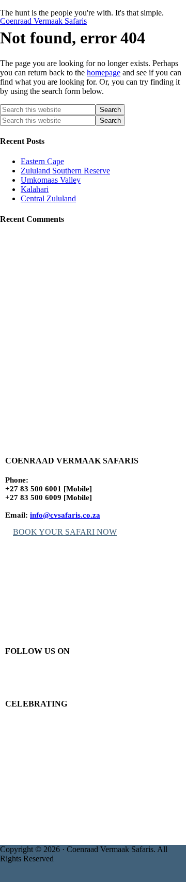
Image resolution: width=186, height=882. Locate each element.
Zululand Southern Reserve (65, 170)
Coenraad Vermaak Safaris (43, 21)
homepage (103, 72)
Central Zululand (48, 198)
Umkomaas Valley (51, 179)
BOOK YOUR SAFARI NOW (65, 531)
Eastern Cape (42, 161)
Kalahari (35, 189)
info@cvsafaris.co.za (65, 515)
